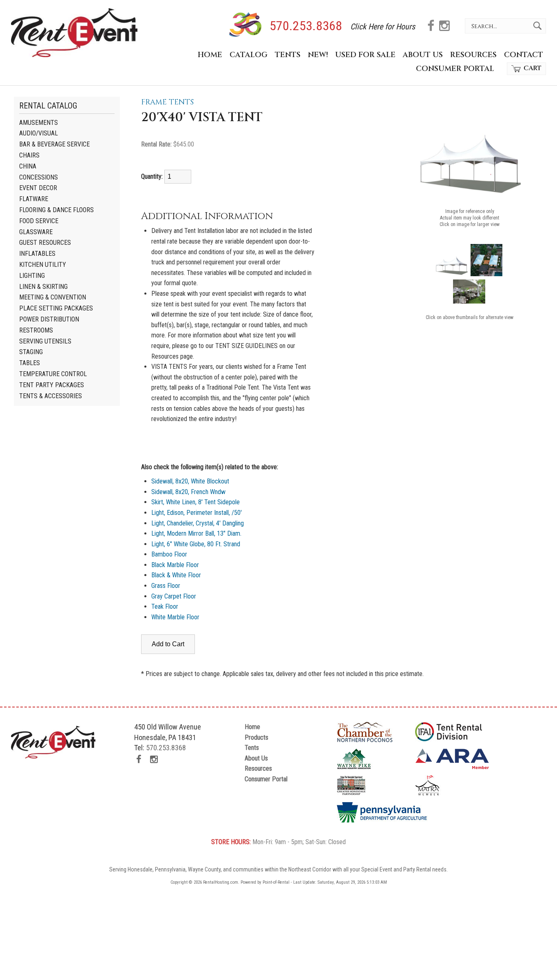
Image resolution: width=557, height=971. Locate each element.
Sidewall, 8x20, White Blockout (190, 481)
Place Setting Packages (56, 308)
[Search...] (539, 26)
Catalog (248, 55)
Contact (523, 55)
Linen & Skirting (43, 286)
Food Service (38, 221)
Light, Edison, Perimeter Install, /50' (196, 513)
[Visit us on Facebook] (430, 27)
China (27, 166)
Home (210, 55)
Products (256, 737)
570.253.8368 (306, 26)
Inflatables (37, 253)
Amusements (38, 122)
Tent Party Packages (51, 385)
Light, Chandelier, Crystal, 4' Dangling (197, 523)
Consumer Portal (455, 69)
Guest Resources (45, 242)
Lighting (32, 275)
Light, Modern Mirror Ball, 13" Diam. (196, 533)
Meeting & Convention (52, 297)
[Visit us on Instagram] (444, 27)
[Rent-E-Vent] (74, 55)
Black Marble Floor (175, 565)
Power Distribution (49, 319)
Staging (31, 352)
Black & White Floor (176, 575)
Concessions (38, 177)
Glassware (36, 232)
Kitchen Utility (42, 264)
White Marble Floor (175, 617)
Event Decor (38, 188)
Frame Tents (167, 102)
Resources (473, 55)
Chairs (29, 155)
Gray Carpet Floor (173, 596)
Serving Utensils (45, 341)
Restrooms (36, 330)
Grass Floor (165, 586)
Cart (533, 68)
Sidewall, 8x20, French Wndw (188, 492)
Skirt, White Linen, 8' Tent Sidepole (195, 502)
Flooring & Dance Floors (56, 210)
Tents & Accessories (50, 396)
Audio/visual (38, 133)
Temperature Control (53, 374)
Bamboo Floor (169, 554)
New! (318, 55)
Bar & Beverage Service (54, 144)
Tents (288, 55)
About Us (423, 55)
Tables (29, 363)
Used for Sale (365, 55)
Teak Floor (164, 606)
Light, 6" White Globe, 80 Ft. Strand (195, 544)
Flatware (33, 199)
